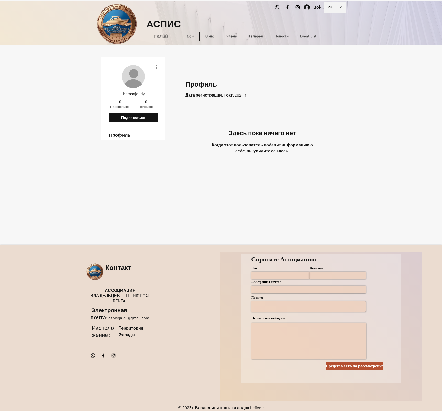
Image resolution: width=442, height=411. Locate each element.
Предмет (257, 297)
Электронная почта (265, 281)
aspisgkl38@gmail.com (128, 317)
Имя (254, 268)
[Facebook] (287, 7)
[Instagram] (297, 7)
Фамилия (316, 268)
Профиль (119, 135)
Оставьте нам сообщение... (270, 318)
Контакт (119, 268)
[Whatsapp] (277, 7)
